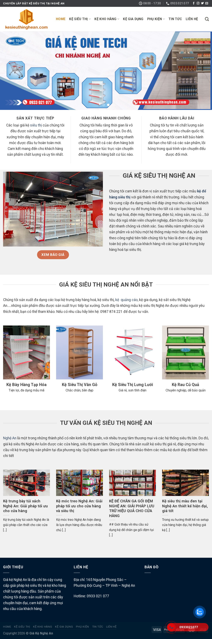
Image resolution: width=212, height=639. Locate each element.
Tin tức (175, 19)
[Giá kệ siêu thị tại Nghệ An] (26, 19)
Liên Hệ (192, 19)
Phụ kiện (154, 19)
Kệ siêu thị (78, 19)
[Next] (202, 71)
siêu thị (36, 125)
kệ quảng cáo (126, 300)
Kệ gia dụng (133, 19)
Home (60, 19)
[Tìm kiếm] (207, 19)
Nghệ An (9, 438)
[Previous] (9, 71)
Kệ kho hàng (105, 19)
